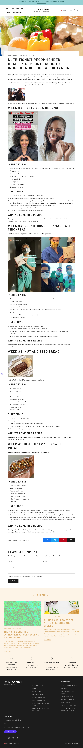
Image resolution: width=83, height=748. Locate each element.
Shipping (64, 688)
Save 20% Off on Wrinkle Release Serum (41, 3)
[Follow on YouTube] (13, 738)
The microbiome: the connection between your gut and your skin (22, 635)
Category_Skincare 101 (53, 616)
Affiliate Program (37, 694)
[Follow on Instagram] (9, 738)
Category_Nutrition (28, 55)
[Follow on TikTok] (17, 738)
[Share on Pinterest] (63, 540)
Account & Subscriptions (69, 685)
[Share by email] (71, 540)
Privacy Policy (46, 556)
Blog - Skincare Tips (38, 700)
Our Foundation (37, 691)
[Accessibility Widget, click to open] (2, 374)
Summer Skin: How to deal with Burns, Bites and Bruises (59, 623)
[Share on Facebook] (47, 540)
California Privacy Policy (68, 705)
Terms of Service (58, 556)
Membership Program (68, 699)
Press (34, 688)
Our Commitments (38, 697)
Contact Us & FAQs (67, 696)
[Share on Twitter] (55, 540)
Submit (13, 580)
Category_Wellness (12, 628)
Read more (7, 651)
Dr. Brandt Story (37, 685)
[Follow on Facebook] (5, 738)
